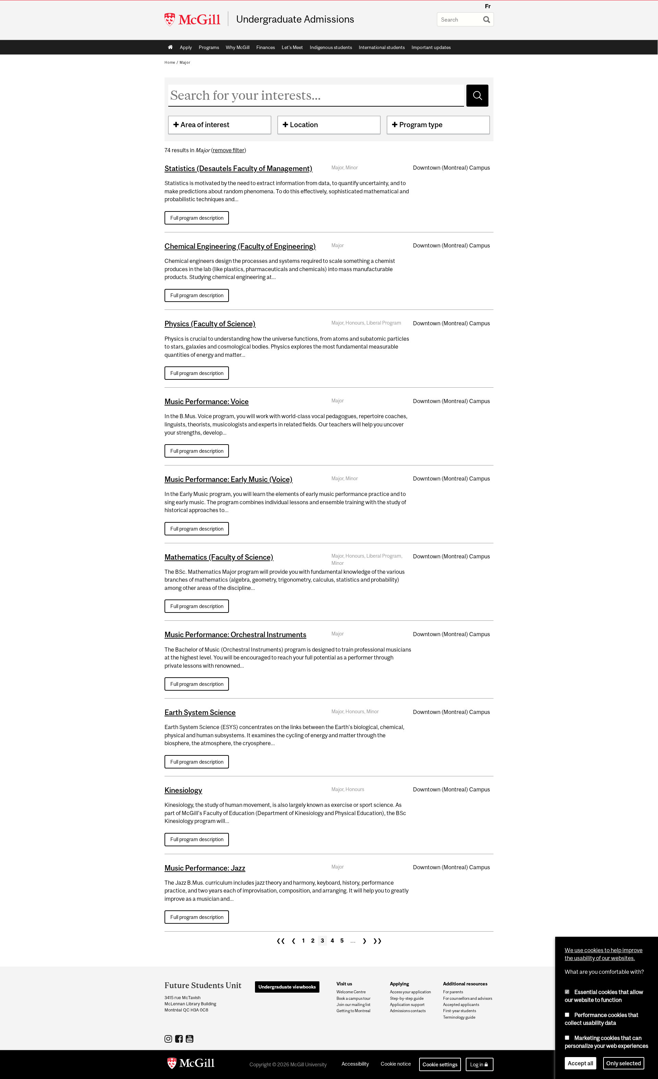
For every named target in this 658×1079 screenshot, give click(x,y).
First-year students (459, 1011)
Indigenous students (331, 47)
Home (170, 47)
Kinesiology (183, 790)
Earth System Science (200, 712)
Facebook (179, 1038)
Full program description (196, 218)
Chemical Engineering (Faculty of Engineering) (240, 246)
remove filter (228, 150)
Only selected (623, 1063)
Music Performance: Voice (206, 401)
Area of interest (205, 125)
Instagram (169, 1038)
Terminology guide (459, 1017)
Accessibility (355, 1064)
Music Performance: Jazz (204, 868)
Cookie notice (396, 1064)
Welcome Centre (351, 992)
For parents (453, 992)
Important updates (431, 47)
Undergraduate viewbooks (287, 987)
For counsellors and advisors (467, 998)
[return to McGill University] (191, 1064)
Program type (420, 125)
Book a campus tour (353, 998)
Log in (476, 1064)
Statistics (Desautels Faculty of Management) (238, 168)
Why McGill (237, 47)
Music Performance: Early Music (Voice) (228, 479)
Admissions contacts (408, 1011)
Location (304, 125)
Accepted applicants (461, 1005)
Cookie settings (440, 1064)
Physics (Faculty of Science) (210, 323)
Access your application (410, 992)
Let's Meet (292, 47)
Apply (186, 47)
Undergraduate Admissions (295, 19)
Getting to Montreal (353, 1011)
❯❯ (377, 940)
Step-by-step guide (407, 998)
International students (382, 47)
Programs (209, 47)
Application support (407, 1005)
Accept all (580, 1063)
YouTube (190, 1038)
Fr (488, 6)
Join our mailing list (353, 1005)
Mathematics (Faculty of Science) (218, 557)
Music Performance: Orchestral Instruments (235, 634)
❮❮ (280, 940)
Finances (265, 47)
